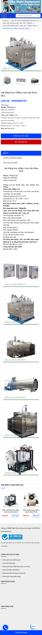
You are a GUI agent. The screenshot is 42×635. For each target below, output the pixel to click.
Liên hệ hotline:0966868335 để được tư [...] (26, 20)
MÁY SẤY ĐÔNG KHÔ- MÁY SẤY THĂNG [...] (18, 23)
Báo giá (15, 516)
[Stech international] (21, 6)
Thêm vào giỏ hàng (20, 136)
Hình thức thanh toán (8, 563)
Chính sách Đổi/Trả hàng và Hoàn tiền (13, 573)
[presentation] (4, 80)
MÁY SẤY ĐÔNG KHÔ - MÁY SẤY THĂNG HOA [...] (20, 26)
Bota (25, 633)
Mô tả (5, 153)
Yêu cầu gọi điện (10, 163)
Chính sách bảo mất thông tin (11, 560)
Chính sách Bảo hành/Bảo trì (11, 570)
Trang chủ (5, 20)
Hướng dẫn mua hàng (12, 158)
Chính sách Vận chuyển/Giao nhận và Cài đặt (16, 566)
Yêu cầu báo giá (21, 142)
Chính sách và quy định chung (11, 576)
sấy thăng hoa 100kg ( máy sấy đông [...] (17, 28)
